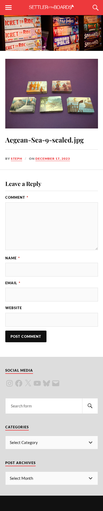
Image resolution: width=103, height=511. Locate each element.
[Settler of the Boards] (51, 7)
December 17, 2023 (52, 159)
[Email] (56, 383)
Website (13, 308)
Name (12, 258)
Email (12, 283)
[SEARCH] (90, 406)
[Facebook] (19, 383)
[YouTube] (37, 383)
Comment (16, 197)
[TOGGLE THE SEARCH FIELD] (95, 8)
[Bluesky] (46, 383)
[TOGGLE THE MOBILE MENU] (8, 8)
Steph (16, 159)
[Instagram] (9, 383)
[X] (28, 383)
